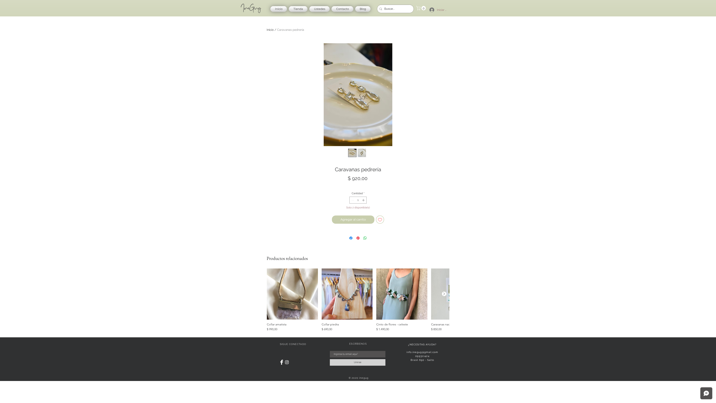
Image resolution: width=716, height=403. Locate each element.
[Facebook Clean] (281, 362)
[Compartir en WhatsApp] (365, 238)
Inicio (270, 30)
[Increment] (363, 200)
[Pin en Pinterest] (358, 238)
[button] (421, 8)
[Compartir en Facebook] (351, 238)
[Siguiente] (444, 294)
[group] (358, 300)
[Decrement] (352, 200)
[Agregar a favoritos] (380, 219)
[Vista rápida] (292, 294)
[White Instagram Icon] (286, 362)
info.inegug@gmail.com (422, 352)
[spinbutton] (358, 200)
